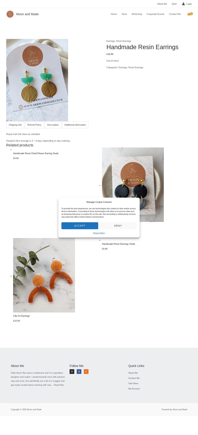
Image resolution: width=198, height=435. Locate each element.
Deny (118, 225)
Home (114, 14)
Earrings (110, 41)
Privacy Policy (99, 233)
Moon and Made (27, 14)
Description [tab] (53, 124)
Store (124, 14)
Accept (80, 225)
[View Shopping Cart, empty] (189, 14)
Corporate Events (155, 14)
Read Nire (59, 385)
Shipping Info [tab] (15, 124)
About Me (162, 3)
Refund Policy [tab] (34, 124)
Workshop (137, 14)
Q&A (174, 3)
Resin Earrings (123, 41)
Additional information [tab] (75, 124)
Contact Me (175, 14)
